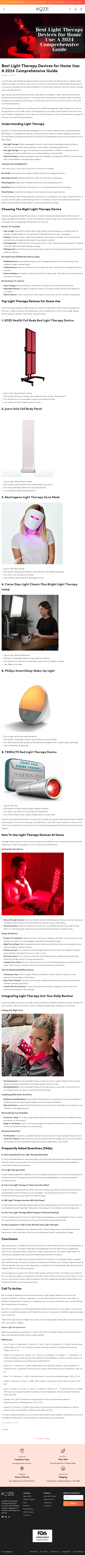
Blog (24, 1503)
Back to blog (44, 1439)
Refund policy (33, 1551)
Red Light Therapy (50, 1496)
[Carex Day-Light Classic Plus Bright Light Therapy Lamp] (30, 651)
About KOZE (27, 1496)
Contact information (78, 1551)
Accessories (48, 1503)
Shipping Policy (28, 1509)
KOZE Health (9, 1551)
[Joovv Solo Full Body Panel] (28, 477)
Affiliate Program (29, 1499)
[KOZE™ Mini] (33, 1076)
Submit (73, 1503)
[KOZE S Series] (33, 915)
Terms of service (54, 1551)
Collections (47, 1506)
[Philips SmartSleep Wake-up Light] (33, 732)
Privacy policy (43, 1551)
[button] (4, 9)
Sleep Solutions (49, 1499)
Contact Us (27, 1515)
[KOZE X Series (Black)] (33, 389)
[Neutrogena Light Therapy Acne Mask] (32, 564)
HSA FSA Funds (28, 1512)
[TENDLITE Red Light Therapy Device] (33, 801)
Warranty (26, 1506)
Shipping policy (66, 1551)
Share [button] (6, 1429)
